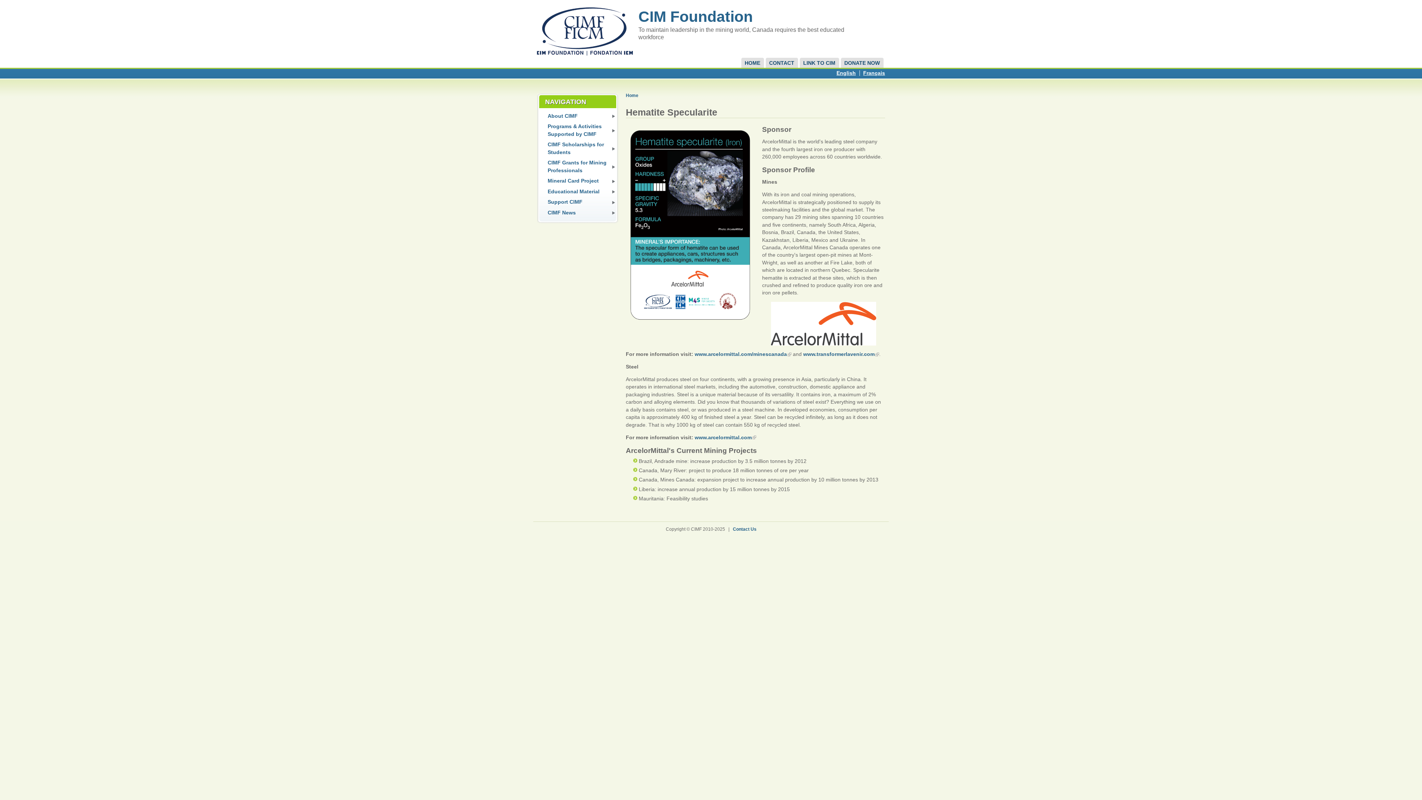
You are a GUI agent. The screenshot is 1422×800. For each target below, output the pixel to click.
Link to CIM (819, 63)
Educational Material (574, 191)
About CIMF (563, 116)
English (846, 73)
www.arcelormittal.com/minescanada (741, 354)
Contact (781, 63)
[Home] (585, 54)
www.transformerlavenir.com (839, 354)
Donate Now (862, 63)
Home (752, 63)
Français (874, 73)
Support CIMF (565, 202)
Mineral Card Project (573, 181)
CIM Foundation (695, 16)
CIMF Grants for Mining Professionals (577, 166)
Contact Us (745, 529)
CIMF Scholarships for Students (576, 148)
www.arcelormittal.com (723, 437)
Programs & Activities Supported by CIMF (575, 130)
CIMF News (562, 213)
